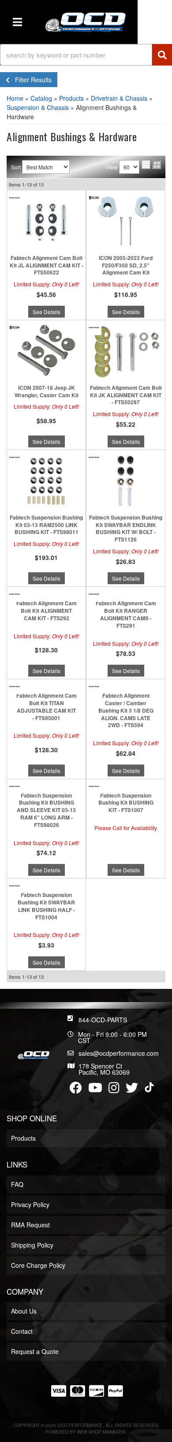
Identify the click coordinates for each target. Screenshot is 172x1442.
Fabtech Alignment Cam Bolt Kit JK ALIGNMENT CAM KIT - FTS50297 (126, 395)
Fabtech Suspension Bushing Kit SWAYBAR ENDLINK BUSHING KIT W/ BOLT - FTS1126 (125, 528)
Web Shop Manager (101, 1432)
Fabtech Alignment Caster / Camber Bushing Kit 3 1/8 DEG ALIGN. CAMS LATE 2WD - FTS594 (125, 710)
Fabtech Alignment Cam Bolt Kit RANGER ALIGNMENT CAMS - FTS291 (126, 614)
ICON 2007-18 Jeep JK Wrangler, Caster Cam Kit (47, 391)
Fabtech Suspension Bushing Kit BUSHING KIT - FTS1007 (125, 803)
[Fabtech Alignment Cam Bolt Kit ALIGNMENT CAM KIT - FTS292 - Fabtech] (14, 593)
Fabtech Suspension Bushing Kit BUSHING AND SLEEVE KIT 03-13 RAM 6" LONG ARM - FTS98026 (46, 810)
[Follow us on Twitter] (132, 1089)
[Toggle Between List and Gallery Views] (151, 164)
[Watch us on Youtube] (95, 1089)
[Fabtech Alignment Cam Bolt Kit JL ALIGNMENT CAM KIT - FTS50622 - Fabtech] (14, 197)
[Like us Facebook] (76, 1089)
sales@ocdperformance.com (119, 1053)
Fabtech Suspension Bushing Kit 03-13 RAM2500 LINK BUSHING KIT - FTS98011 (46, 525)
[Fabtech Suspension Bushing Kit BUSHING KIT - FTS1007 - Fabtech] (94, 785)
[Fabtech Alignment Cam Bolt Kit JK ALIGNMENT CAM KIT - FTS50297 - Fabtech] (94, 326)
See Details (46, 311)
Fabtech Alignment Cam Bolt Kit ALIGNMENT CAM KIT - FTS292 (46, 611)
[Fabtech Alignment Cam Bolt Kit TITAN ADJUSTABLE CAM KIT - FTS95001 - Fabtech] (14, 685)
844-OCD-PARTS (103, 1019)
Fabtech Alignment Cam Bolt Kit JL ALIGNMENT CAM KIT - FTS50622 (46, 265)
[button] (86, 55)
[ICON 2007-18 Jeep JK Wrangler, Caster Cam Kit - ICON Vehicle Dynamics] (14, 326)
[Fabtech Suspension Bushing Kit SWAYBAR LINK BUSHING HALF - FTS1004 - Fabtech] (14, 885)
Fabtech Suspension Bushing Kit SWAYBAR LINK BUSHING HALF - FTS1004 (46, 906)
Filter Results (31, 79)
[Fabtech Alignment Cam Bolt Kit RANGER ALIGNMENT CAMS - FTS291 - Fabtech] (94, 593)
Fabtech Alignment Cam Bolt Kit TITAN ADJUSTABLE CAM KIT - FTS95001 (46, 706)
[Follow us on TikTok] (149, 1087)
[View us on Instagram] (114, 1089)
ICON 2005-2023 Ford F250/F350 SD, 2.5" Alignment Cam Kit (126, 265)
